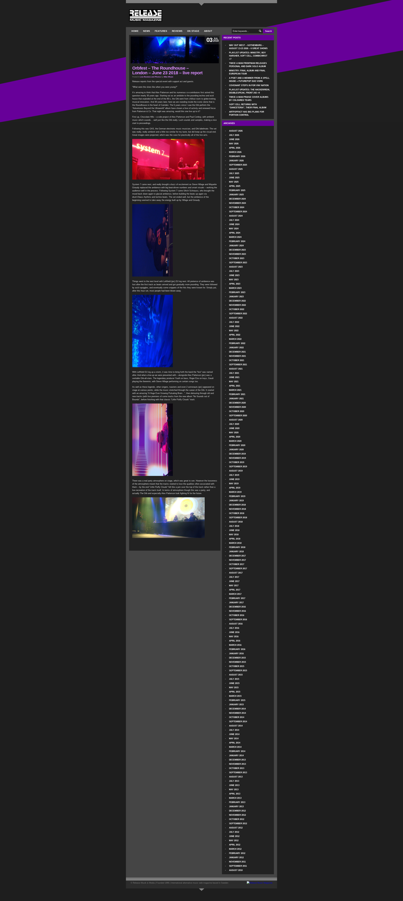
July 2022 (234, 322)
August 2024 (236, 216)
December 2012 (237, 811)
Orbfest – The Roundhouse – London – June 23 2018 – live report (167, 70)
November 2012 (237, 815)
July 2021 (234, 373)
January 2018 (236, 551)
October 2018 (236, 513)
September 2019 (238, 466)
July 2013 (234, 781)
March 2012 (235, 849)
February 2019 (237, 496)
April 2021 (234, 386)
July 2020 (234, 424)
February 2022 (237, 343)
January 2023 (236, 296)
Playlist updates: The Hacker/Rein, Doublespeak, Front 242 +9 (249, 91)
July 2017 (234, 577)
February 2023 (237, 292)
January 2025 (236, 194)
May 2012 (233, 840)
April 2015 (234, 692)
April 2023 (234, 284)
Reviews (177, 31)
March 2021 (235, 390)
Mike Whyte (168, 77)
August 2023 (236, 267)
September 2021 (238, 364)
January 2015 (236, 704)
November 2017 (237, 560)
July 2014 (234, 730)
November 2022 (237, 305)
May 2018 (233, 534)
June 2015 (234, 683)
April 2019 (234, 488)
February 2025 (237, 190)
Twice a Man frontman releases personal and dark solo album (248, 65)
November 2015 (237, 662)
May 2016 (233, 636)
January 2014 (236, 755)
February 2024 (237, 241)
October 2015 (236, 666)
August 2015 (236, 675)
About (208, 31)
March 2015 (235, 696)
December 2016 (237, 607)
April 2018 (234, 539)
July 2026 (234, 135)
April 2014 (234, 743)
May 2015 (233, 687)
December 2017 (237, 556)
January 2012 (236, 857)
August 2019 (236, 471)
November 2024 (237, 203)
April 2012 (234, 845)
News (146, 31)
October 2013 (236, 768)
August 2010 (236, 870)
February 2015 (237, 700)
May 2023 (233, 279)
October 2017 (236, 564)
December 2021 (237, 352)
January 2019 (236, 500)
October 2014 (236, 717)
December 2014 (237, 709)
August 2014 (236, 726)
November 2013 (237, 764)
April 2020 (234, 437)
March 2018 (235, 543)
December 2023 (237, 250)
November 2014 (237, 713)
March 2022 (235, 339)
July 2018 (234, 526)
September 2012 (238, 823)
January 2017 (236, 602)
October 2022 (236, 309)
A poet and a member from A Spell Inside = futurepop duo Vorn (249, 79)
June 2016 (234, 632)
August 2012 (236, 828)
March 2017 (235, 594)
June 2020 (234, 428)
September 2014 (238, 721)
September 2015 (238, 670)
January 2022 (236, 347)
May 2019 (233, 483)
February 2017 (237, 598)
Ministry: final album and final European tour (247, 72)
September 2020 (238, 415)
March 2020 (235, 441)
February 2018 (237, 547)
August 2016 (236, 624)
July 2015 (234, 679)
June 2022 (234, 326)
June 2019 (234, 479)
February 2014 (237, 751)
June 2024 (234, 224)
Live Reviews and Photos (150, 77)
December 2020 (237, 403)
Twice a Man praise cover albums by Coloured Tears (248, 98)
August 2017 (236, 573)
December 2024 (237, 199)
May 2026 (233, 143)
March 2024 (235, 237)
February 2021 (237, 394)
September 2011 (238, 866)
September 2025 (238, 165)
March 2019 (235, 492)
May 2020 (233, 432)
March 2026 (235, 152)
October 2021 (236, 360)
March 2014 (235, 747)
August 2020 (236, 420)
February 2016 (237, 649)
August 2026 (236, 131)
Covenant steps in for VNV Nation (249, 85)
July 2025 (234, 173)
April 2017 (234, 590)
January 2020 (236, 449)
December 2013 (237, 760)
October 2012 (236, 819)
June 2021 (234, 377)
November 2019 (237, 458)
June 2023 (234, 275)
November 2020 (237, 407)
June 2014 (234, 734)
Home (134, 31)
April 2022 (234, 335)
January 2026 (236, 160)
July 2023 (234, 271)
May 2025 (233, 182)
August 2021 (236, 369)
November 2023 (237, 254)
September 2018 (238, 517)
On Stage (193, 31)
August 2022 (236, 318)
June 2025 (234, 177)
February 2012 (237, 853)
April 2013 (234, 794)
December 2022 (237, 301)
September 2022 (238, 313)
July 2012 (234, 832)
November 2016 (237, 611)
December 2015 (237, 658)
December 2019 (237, 454)
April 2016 (234, 641)
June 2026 (234, 139)
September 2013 (238, 772)
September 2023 (238, 262)
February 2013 (237, 802)
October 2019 (236, 462)
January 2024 (236, 245)
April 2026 (234, 148)
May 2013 (233, 789)
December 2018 (237, 505)
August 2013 (236, 777)
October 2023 (236, 258)
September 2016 (238, 619)
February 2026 (237, 156)
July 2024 (234, 220)
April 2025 (234, 186)
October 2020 (236, 411)
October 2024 (236, 207)
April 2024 (234, 233)
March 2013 (235, 798)
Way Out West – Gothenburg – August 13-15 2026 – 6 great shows (248, 47)
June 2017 (234, 581)
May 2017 (233, 585)
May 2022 (233, 330)
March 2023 (235, 288)
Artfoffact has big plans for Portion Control (246, 113)
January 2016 (236, 653)
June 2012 (234, 836)
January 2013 (236, 806)
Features (161, 31)
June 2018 (234, 530)
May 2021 (233, 381)
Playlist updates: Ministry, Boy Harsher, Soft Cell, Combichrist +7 (248, 55)
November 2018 (237, 509)
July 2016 (234, 628)
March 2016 (235, 645)
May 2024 (233, 228)
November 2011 (237, 862)
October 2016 (236, 615)
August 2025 (236, 169)
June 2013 (234, 785)
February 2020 (237, 445)
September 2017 (238, 568)
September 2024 (238, 211)
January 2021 (236, 398)
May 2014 (233, 738)
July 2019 (234, 475)
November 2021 (237, 356)
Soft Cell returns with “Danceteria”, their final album (247, 106)
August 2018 (236, 522)
